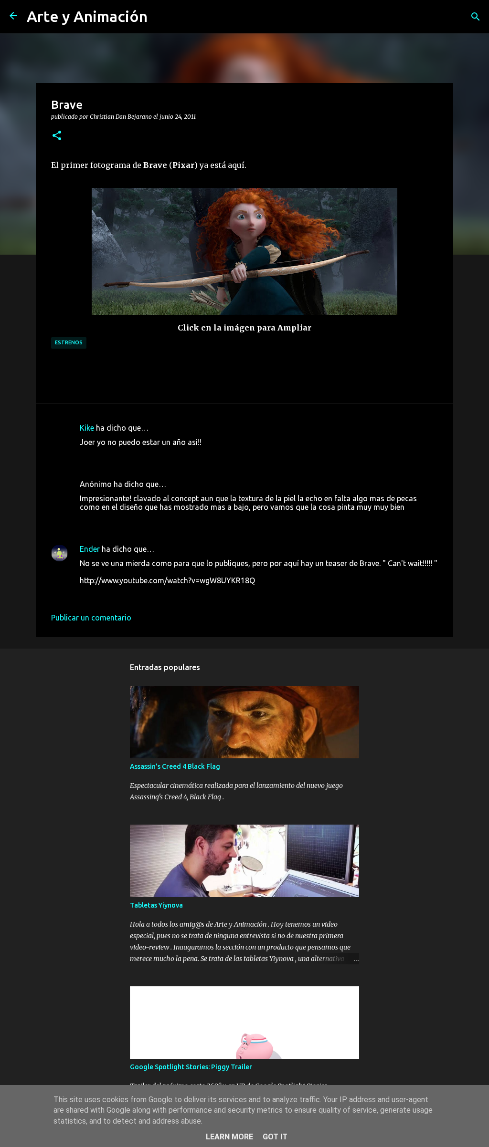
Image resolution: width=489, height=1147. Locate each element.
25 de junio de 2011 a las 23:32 (133, 594)
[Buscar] (475, 16)
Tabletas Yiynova (156, 905)
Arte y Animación (87, 16)
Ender (90, 549)
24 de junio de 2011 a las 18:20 (133, 456)
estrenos (69, 342)
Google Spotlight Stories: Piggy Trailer (191, 1067)
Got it (275, 1136)
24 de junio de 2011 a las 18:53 (133, 521)
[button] (57, 136)
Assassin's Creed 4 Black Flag (175, 766)
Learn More (229, 1136)
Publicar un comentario (91, 617)
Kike (87, 428)
